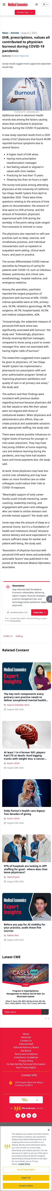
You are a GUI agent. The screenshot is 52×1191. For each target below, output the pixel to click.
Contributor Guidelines (26, 1057)
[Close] (49, 1130)
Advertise (26, 1037)
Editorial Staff (26, 1043)
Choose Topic (23, 12)
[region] (26, 1158)
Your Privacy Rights (26, 1067)
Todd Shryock (13, 877)
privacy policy (15, 620)
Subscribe (38, 612)
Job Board (26, 1050)
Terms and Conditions (26, 1054)
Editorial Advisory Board (26, 1047)
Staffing (19, 636)
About (26, 1033)
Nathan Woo (13, 935)
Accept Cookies (26, 1185)
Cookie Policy (24, 1164)
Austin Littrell (13, 763)
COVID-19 (7, 636)
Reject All (26, 1177)
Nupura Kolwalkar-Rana (18, 705)
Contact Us (26, 1040)
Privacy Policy (26, 1060)
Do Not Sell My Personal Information (26, 1064)
